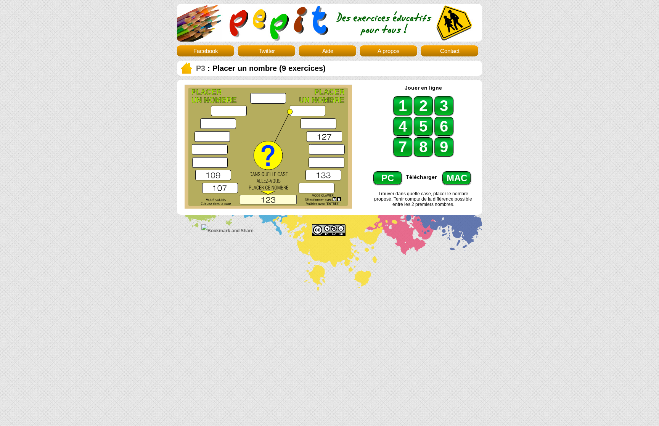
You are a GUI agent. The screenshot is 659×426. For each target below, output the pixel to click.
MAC (457, 178)
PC (387, 178)
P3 (200, 68)
